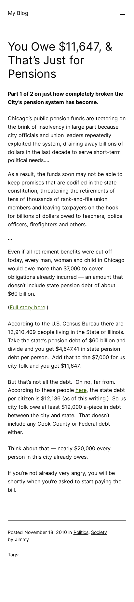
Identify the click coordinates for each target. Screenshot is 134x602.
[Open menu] (122, 13)
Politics (81, 532)
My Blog (18, 13)
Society (99, 532)
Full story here (27, 307)
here (81, 390)
